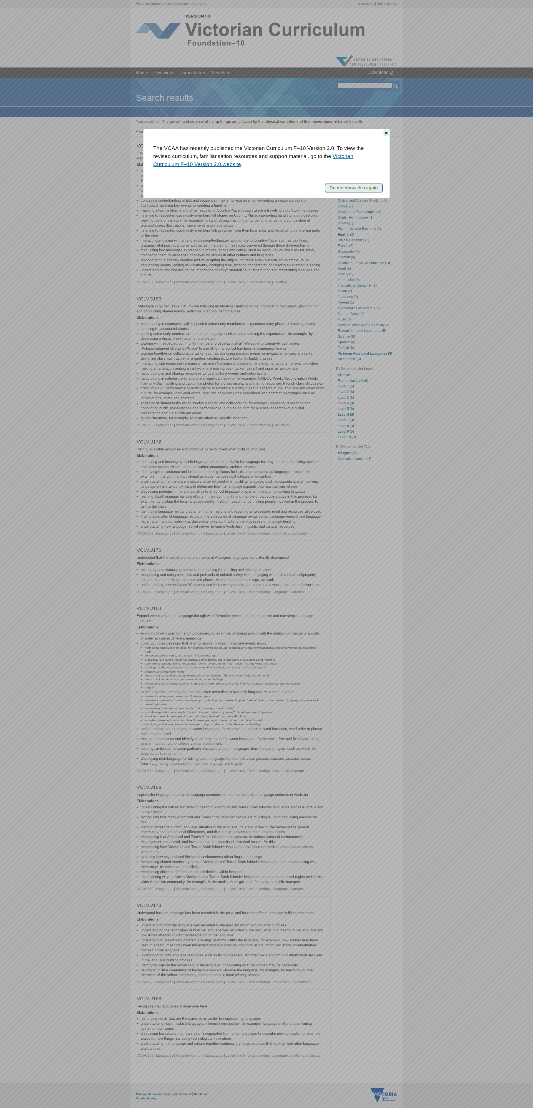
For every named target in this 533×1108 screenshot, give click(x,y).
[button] (386, 133)
